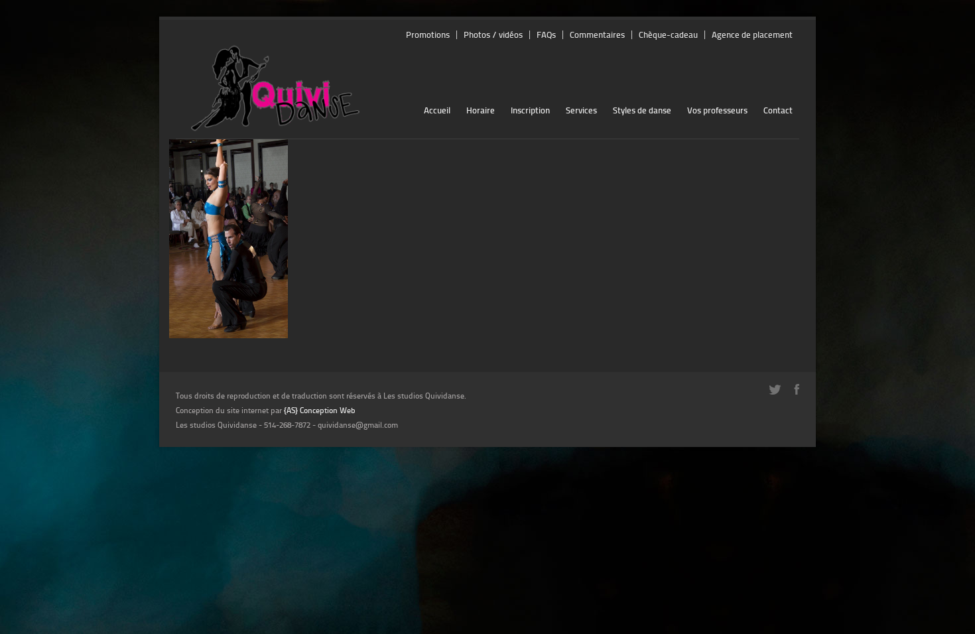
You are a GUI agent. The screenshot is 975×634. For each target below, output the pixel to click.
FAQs (546, 35)
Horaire (480, 110)
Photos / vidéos (493, 35)
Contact (778, 110)
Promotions (428, 35)
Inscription (530, 110)
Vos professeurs (717, 110)
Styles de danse (642, 110)
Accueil (437, 110)
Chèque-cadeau (668, 35)
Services (581, 110)
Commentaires (597, 35)
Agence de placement (752, 35)
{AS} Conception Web (320, 410)
